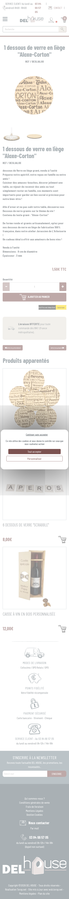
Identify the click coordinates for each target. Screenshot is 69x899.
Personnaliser (34, 458)
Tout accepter (34, 451)
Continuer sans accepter (37, 434)
